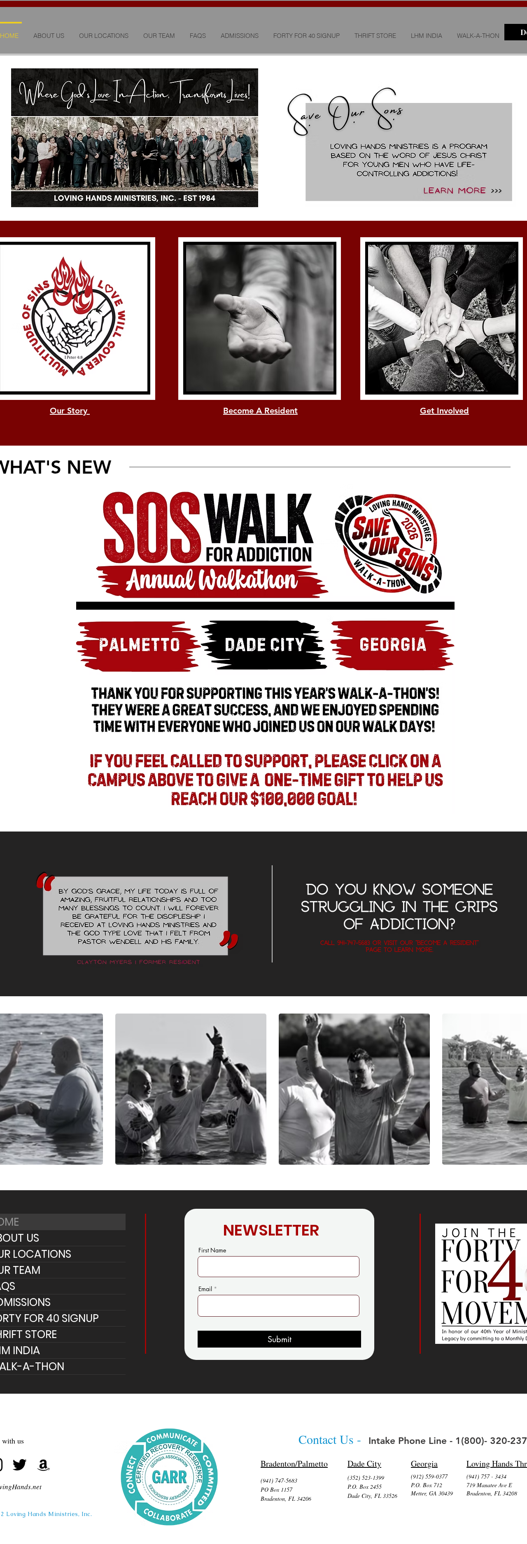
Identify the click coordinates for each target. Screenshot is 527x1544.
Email (205, 1289)
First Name (212, 1250)
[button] (104, 32)
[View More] (137, 645)
